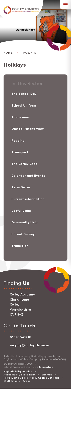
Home (8, 52)
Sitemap (46, 374)
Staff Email (10, 380)
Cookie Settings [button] (48, 377)
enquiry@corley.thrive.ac (30, 345)
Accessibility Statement (19, 374)
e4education (45, 366)
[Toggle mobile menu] (65, 4)
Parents (29, 52)
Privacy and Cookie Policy (20, 377)
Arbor (26, 380)
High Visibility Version (18, 371)
